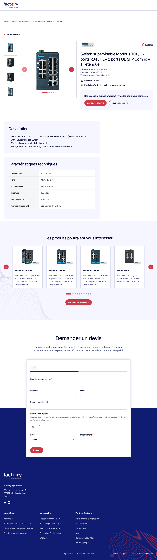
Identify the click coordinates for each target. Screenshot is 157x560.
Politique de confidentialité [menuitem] (142, 553)
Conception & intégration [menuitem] (50, 533)
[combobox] (53, 439)
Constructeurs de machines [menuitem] (15, 533)
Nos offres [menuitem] (9, 513)
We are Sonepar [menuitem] (82, 542)
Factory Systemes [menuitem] (84, 513)
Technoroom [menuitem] (80, 528)
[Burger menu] (151, 5)
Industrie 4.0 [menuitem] (9, 518)
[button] (10, 47)
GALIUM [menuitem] (43, 538)
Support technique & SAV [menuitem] (50, 518)
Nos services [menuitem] (46, 513)
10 (90, 294)
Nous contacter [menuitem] (82, 523)
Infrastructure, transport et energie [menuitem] (18, 528)
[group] (28, 267)
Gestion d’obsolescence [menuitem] (50, 528)
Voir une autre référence (114, 85)
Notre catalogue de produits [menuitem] (87, 518)
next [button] (71, 69)
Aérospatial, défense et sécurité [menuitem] (17, 523)
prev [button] (24, 69)
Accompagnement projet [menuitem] (50, 523)
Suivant (36, 450)
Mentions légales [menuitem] (119, 553)
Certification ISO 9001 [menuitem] (84, 538)
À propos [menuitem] (79, 533)
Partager (149, 44)
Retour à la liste (13, 34)
